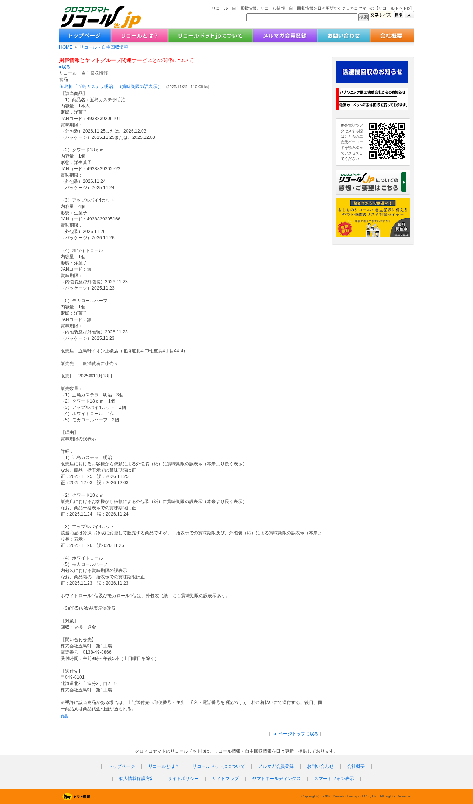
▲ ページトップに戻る (295, 733)
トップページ (121, 766)
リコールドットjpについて (219, 766)
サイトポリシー (183, 778)
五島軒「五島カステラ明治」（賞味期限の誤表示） (111, 86)
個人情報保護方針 (136, 778)
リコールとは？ (163, 766)
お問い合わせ (320, 766)
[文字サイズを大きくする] (409, 16)
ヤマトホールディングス (276, 778)
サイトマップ (225, 778)
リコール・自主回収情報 (103, 47)
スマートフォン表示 (334, 778)
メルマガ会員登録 (276, 766)
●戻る (65, 66)
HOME (65, 47)
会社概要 (356, 766)
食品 (64, 716)
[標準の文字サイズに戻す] (398, 16)
